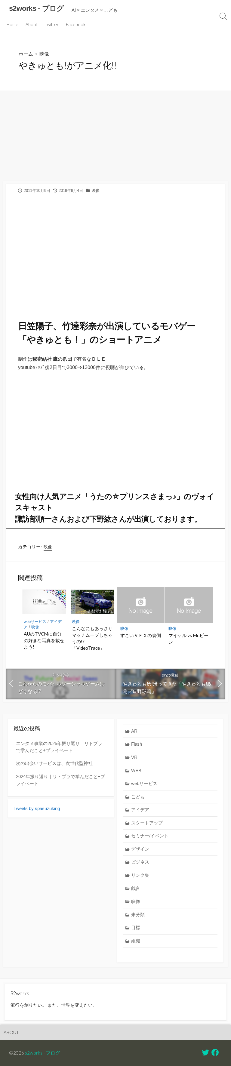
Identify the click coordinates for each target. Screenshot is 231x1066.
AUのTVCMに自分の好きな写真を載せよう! (44, 640)
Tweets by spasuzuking (37, 808)
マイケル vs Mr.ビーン (188, 639)
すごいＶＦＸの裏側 (140, 635)
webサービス (35, 621)
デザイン (140, 849)
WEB (136, 770)
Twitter (52, 24)
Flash (136, 744)
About (31, 24)
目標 (135, 927)
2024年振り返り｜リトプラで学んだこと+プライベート (60, 780)
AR (134, 731)
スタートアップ (147, 822)
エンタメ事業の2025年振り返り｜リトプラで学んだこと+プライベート (59, 747)
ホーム (26, 54)
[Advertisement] (115, 136)
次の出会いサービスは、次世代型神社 (54, 763)
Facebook (75, 24)
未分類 (138, 914)
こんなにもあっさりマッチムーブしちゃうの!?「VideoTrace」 (92, 638)
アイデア (140, 809)
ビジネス (140, 861)
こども (138, 796)
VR (134, 757)
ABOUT (11, 1032)
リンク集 (140, 875)
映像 (44, 54)
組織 (135, 940)
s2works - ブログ (42, 1052)
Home (12, 24)
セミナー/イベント (149, 835)
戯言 (135, 888)
